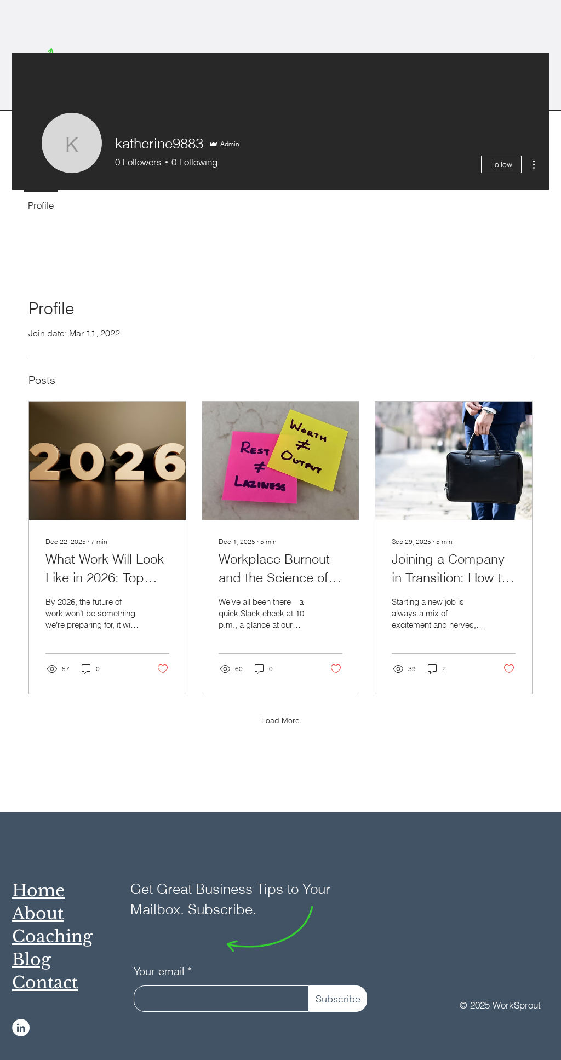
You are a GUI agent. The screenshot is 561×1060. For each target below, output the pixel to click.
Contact (45, 982)
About (38, 913)
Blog (31, 959)
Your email (159, 971)
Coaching (52, 936)
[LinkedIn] (21, 1027)
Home (38, 890)
